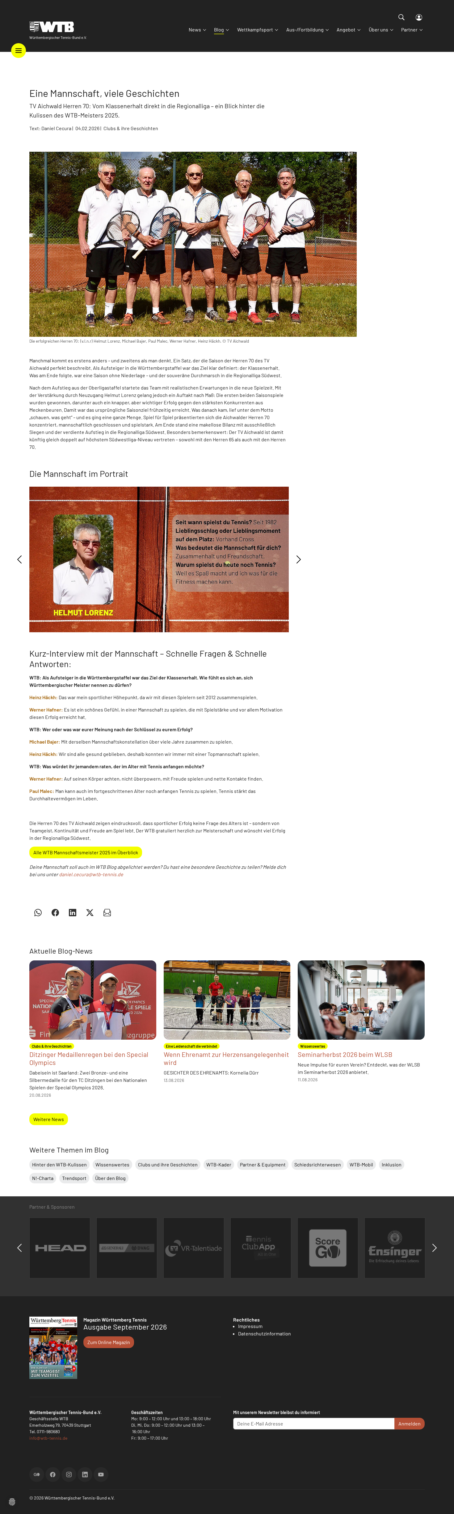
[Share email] (107, 912)
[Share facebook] (55, 912)
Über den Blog (110, 1178)
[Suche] (401, 17)
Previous (19, 559)
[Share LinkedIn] (72, 912)
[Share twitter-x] (90, 912)
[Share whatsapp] (38, 912)
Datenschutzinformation (264, 1333)
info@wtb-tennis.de (48, 1438)
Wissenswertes (112, 1164)
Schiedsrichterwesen (317, 1164)
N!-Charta (42, 1178)
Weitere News (48, 1119)
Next (299, 559)
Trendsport (74, 1178)
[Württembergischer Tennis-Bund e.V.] (58, 27)
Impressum (250, 1326)
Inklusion (391, 1164)
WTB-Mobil (361, 1164)
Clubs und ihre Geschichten (168, 1164)
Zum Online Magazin (108, 1342)
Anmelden (409, 1423)
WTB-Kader (218, 1164)
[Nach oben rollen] (442, 1502)
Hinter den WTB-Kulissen (59, 1164)
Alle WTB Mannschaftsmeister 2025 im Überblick (85, 852)
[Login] (419, 17)
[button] (12, 1501)
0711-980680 (48, 1431)
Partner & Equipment (263, 1164)
